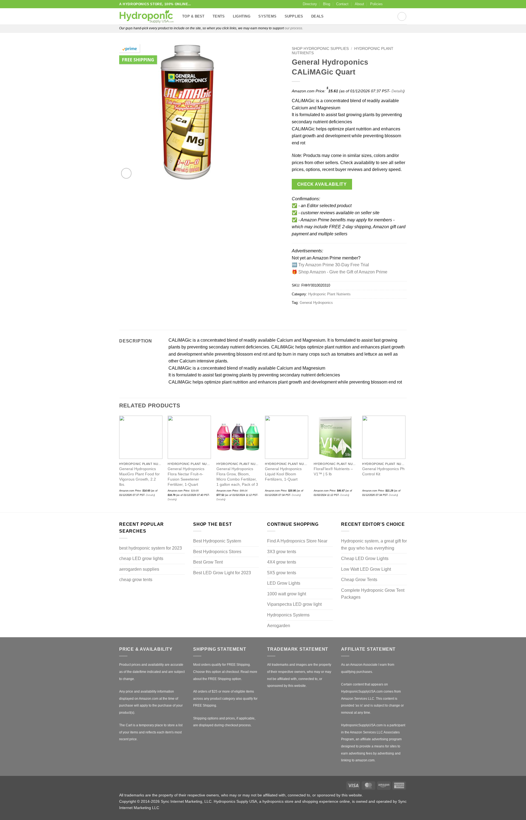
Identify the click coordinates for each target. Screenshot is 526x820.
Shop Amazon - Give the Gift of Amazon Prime (342, 272)
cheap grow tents (135, 579)
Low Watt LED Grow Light (366, 569)
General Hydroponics (316, 303)
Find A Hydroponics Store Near (297, 541)
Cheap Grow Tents (359, 579)
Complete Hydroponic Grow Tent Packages (372, 594)
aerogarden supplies (139, 569)
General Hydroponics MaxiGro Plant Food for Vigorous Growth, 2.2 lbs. (139, 476)
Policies (376, 4)
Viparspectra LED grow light (294, 604)
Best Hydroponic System (217, 541)
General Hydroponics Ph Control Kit (383, 471)
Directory (310, 4)
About (359, 4)
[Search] (402, 16)
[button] (126, 173)
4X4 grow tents (281, 562)
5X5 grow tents (281, 572)
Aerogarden (278, 625)
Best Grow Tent (208, 562)
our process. (294, 28)
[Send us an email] (404, 4)
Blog (326, 4)
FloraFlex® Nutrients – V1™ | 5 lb (333, 471)
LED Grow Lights (283, 583)
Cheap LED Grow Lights (364, 558)
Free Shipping (138, 60)
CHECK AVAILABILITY (322, 184)
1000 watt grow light (286, 594)
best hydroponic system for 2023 (150, 548)
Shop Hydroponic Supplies (320, 49)
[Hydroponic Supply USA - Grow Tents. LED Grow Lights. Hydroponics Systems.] (146, 16)
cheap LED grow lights (141, 558)
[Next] (405, 463)
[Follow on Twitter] (399, 4)
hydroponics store (277, 801)
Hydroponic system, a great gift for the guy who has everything (374, 544)
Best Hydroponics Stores (217, 551)
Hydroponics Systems (288, 615)
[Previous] (119, 463)
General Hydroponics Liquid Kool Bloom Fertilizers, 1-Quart (283, 474)
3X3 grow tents (281, 551)
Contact (342, 4)
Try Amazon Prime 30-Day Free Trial (333, 264)
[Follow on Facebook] (388, 4)
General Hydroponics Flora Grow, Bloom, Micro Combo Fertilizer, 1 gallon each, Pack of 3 (237, 476)
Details (397, 91)
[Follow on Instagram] (393, 4)
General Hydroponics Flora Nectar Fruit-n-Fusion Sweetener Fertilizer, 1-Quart (186, 476)
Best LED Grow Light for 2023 (222, 572)
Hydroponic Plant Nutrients (329, 294)
